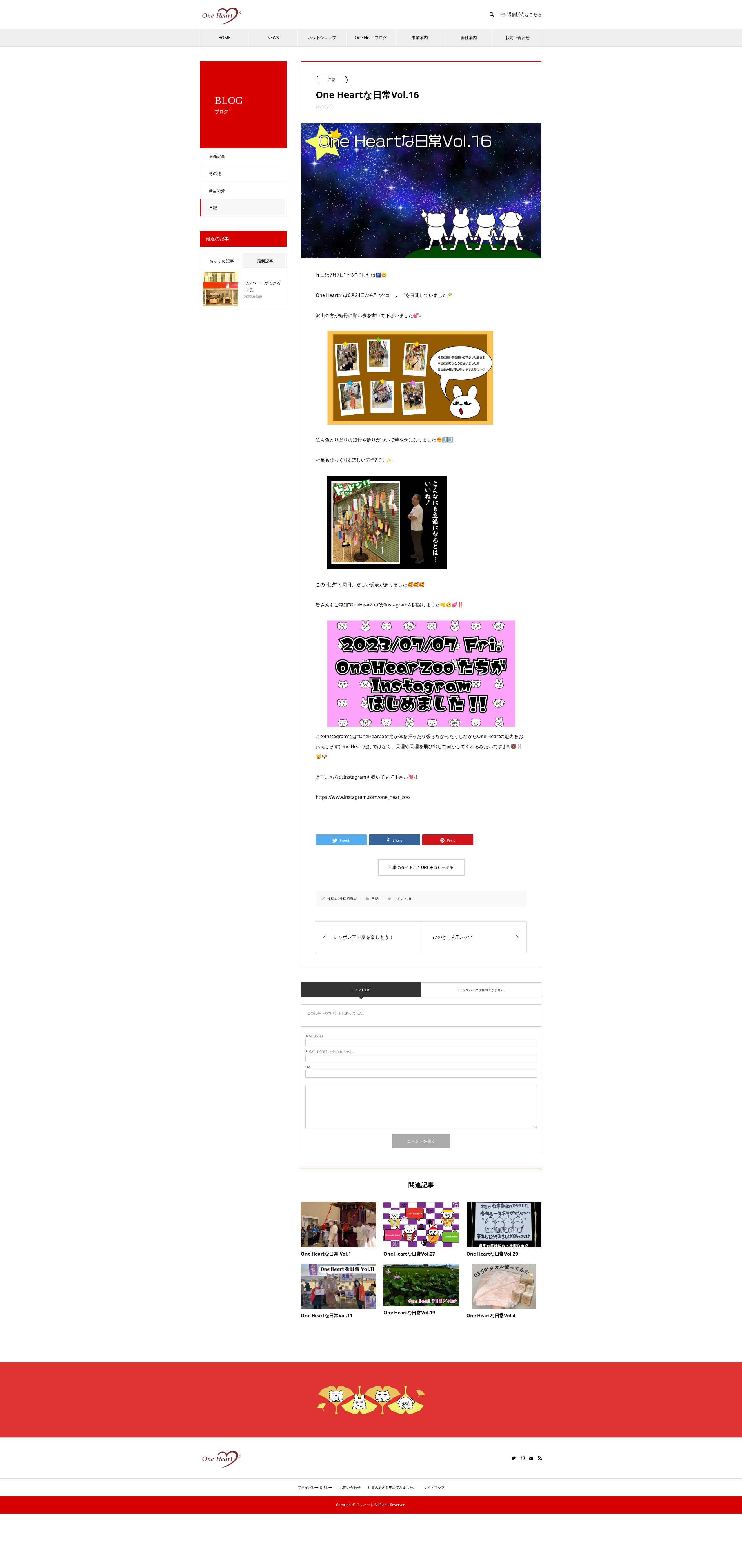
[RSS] (540, 1458)
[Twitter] (514, 1458)
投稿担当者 (348, 898)
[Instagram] (523, 1458)
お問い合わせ (517, 37)
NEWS (273, 37)
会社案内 (469, 37)
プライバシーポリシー (315, 1487)
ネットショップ (322, 37)
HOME (224, 37)
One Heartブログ (371, 37)
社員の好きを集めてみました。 (392, 1487)
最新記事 (217, 156)
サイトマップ (434, 1487)
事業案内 (420, 37)
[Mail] (531, 1458)
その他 (215, 173)
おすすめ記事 (222, 261)
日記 (213, 207)
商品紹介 (217, 190)
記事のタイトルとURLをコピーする (421, 867)
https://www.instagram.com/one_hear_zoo (363, 797)
